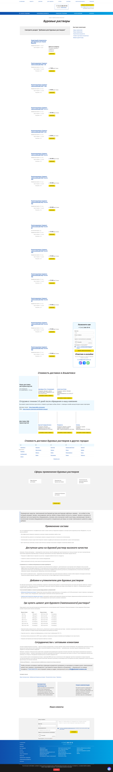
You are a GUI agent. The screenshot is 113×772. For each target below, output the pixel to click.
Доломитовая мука (61, 750)
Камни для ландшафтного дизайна (83, 750)
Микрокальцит (43, 748)
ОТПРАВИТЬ (73, 732)
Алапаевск (23, 447)
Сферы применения (77, 30)
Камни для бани (80, 749)
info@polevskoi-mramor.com (88, 7)
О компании (22, 1)
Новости (31, 1)
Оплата (59, 1)
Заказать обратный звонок (87, 5)
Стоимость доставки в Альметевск (81, 35)
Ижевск (37, 452)
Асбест (22, 456)
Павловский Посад (70, 447)
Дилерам (40, 1)
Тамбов (82, 450)
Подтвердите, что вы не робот (81, 344)
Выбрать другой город (78, 37)
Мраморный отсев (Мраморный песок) (47, 752)
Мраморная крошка (43, 749)
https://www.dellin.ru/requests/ (37, 407)
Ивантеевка (38, 450)
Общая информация (77, 32)
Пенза (67, 450)
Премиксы (59, 677)
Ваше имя (76, 330)
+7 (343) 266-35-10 (32, 669)
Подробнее (52, 53)
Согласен (56, 769)
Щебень (78, 753)
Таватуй (82, 447)
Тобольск (83, 455)
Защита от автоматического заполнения (83, 339)
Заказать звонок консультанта (84, 350)
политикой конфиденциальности (86, 346)
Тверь (82, 452)
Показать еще (56, 503)
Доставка (68, 1)
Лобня (52, 452)
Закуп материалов (24, 753)
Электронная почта (42, 728)
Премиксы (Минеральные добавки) (84, 748)
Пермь (67, 455)
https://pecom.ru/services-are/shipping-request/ (35, 409)
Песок (78, 752)
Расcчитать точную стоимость (45, 395)
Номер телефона (78, 334)
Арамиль (22, 451)
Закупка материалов (80, 1)
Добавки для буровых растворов (28, 592)
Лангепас (53, 447)
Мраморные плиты (43, 754)
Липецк (52, 450)
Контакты (91, 13)
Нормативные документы (43, 13)
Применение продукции (61, 13)
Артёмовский (24, 454)
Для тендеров (50, 1)
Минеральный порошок (44, 753)
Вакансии (92, 1)
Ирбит (37, 455)
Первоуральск (69, 452)
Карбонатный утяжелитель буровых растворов (32, 596)
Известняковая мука (24, 677)
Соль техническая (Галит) (63, 749)
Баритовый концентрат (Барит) (64, 748)
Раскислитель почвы (62, 756)
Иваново (38, 447)
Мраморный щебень (44, 750)
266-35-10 (61, 6)
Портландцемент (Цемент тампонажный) (48, 756)
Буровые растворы (62, 754)
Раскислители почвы (51, 677)
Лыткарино (53, 455)
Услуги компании (78, 13)
